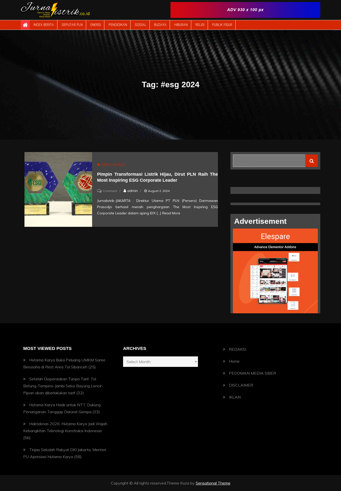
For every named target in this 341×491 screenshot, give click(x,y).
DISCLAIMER (241, 385)
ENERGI (95, 24)
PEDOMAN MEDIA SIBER (252, 373)
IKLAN (235, 397)
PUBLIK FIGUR (222, 24)
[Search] (311, 161)
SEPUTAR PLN (72, 24)
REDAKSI (237, 349)
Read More (171, 213)
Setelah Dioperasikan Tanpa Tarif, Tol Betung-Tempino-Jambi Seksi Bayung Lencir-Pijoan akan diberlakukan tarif (63, 385)
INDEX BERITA (43, 24)
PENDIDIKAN (118, 24)
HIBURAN (181, 24)
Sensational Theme (213, 483)
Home (234, 361)
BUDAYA (160, 24)
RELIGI (199, 24)
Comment (110, 191)
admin (132, 190)
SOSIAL (140, 24)
